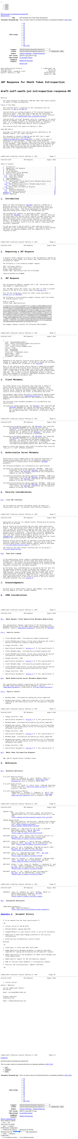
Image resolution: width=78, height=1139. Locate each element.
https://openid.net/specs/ (26, 824)
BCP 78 (16, 109)
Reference (12, 1134)
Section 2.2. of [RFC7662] (12, 294)
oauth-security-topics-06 (20, 795)
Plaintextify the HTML (26, 1130)
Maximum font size (6, 1132)
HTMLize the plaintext (10, 1130)
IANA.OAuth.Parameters (26, 628)
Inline (61, 51)
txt (20, 57)
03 (24, 28)
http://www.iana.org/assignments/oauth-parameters (30, 909)
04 (24, 30)
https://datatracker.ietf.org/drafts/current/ (29, 116)
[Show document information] (10, 16)
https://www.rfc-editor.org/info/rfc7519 (27, 861)
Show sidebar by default (8, 1120)
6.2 (6, 177)
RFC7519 (39, 363)
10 (24, 40)
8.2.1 (8, 185)
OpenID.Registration (32, 396)
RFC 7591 (14, 867)
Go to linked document (27, 1137)
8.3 (6, 187)
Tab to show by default (8, 1124)
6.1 (6, 175)
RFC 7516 (14, 848)
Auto (6, 9)
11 (24, 42)
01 (24, 25)
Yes (4, 1122)
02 (24, 27)
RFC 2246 (14, 837)
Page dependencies (31, 1132)
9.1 (6, 189)
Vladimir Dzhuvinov (39, 53)
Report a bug (23, 63)
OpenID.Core (8, 536)
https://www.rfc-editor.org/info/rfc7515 (31, 844)
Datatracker (4, 1058)
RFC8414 (44, 461)
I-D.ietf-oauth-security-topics (17, 545)
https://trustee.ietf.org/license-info (18, 139)
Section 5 (29, 719)
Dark (6, 7)
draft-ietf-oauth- (42, 779)
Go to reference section (10, 1137)
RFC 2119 (36, 830)
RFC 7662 (14, 873)
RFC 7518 (45, 853)
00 (24, 23)
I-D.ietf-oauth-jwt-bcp (12, 549)
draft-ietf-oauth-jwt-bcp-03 (37, 786)
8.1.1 (8, 182)
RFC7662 (29, 205)
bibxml (30, 57)
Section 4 (29, 648)
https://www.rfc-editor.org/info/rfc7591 (27, 868)
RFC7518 (12, 407)
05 (24, 32)
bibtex (26, 57)
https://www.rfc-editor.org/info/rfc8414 (27, 896)
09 (24, 39)
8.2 (6, 184)
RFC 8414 (39, 893)
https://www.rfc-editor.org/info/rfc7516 (27, 850)
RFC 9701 (68, 20)
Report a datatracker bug (8, 1119)
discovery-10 (16, 781)
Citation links (5, 1135)
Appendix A (7, 192)
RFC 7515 (28, 843)
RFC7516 (38, 426)
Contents (11, 1126)
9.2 (6, 191)
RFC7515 (36, 406)
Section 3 (29, 578)
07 (24, 35)
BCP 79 (24, 109)
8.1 (2, 619)
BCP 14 (29, 830)
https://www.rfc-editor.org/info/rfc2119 (27, 833)
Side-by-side (55, 51)
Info (4, 1126)
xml (22, 57)
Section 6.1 (41, 290)
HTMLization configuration (9, 1128)
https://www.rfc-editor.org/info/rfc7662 (27, 874)
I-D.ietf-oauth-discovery (42, 687)
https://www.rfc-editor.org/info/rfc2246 (27, 838)
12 (24, 44)
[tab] (6, 1068)
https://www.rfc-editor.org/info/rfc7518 (27, 855)
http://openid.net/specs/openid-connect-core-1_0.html (32, 817)
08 (24, 37)
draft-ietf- (49, 794)
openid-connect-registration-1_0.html (25, 825)
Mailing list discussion (26, 60)
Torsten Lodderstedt (25, 53)
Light (6, 5)
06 (24, 34)
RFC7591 (50, 628)
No (9, 1122)
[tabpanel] (39, 1097)
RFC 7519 (21, 860)
